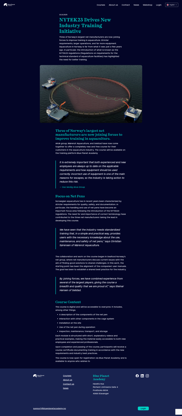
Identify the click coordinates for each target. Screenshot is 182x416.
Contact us (68, 384)
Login (158, 5)
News (136, 5)
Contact (126, 5)
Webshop (147, 5)
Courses (101, 5)
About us (113, 5)
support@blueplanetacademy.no (49, 408)
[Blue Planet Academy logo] (9, 5)
